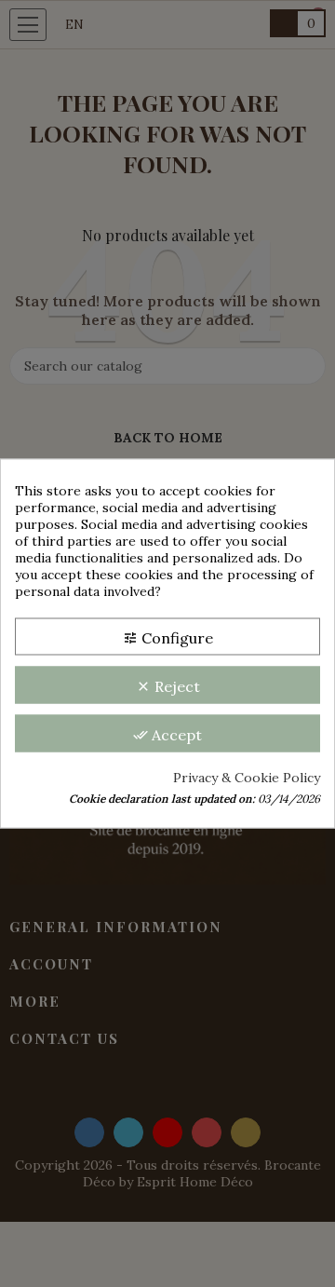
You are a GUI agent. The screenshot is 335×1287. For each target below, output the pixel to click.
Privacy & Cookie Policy (246, 777)
